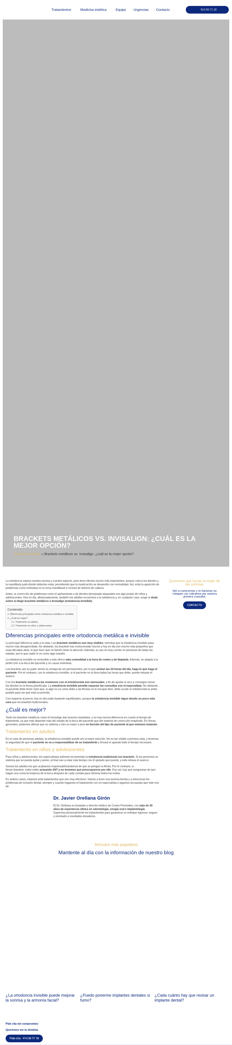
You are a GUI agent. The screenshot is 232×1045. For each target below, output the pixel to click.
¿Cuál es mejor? (19, 618)
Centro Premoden (27, 554)
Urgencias (141, 9)
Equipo (121, 9)
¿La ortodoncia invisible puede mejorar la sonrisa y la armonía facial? (40, 997)
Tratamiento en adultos (26, 622)
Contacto (163, 9)
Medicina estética (93, 9)
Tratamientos (61, 9)
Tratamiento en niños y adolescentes (33, 625)
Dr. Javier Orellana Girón (81, 798)
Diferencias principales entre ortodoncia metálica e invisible (42, 614)
